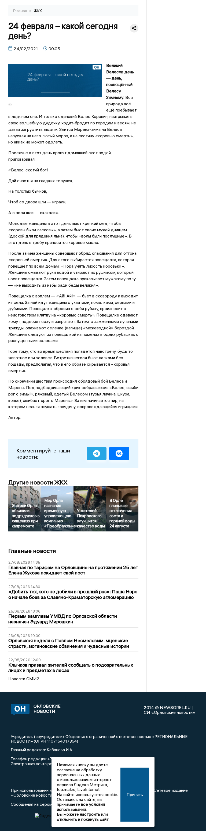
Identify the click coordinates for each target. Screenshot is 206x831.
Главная (20, 10)
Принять (135, 794)
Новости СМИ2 (23, 678)
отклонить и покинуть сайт (83, 819)
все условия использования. (81, 806)
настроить (90, 814)
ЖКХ (38, 10)
